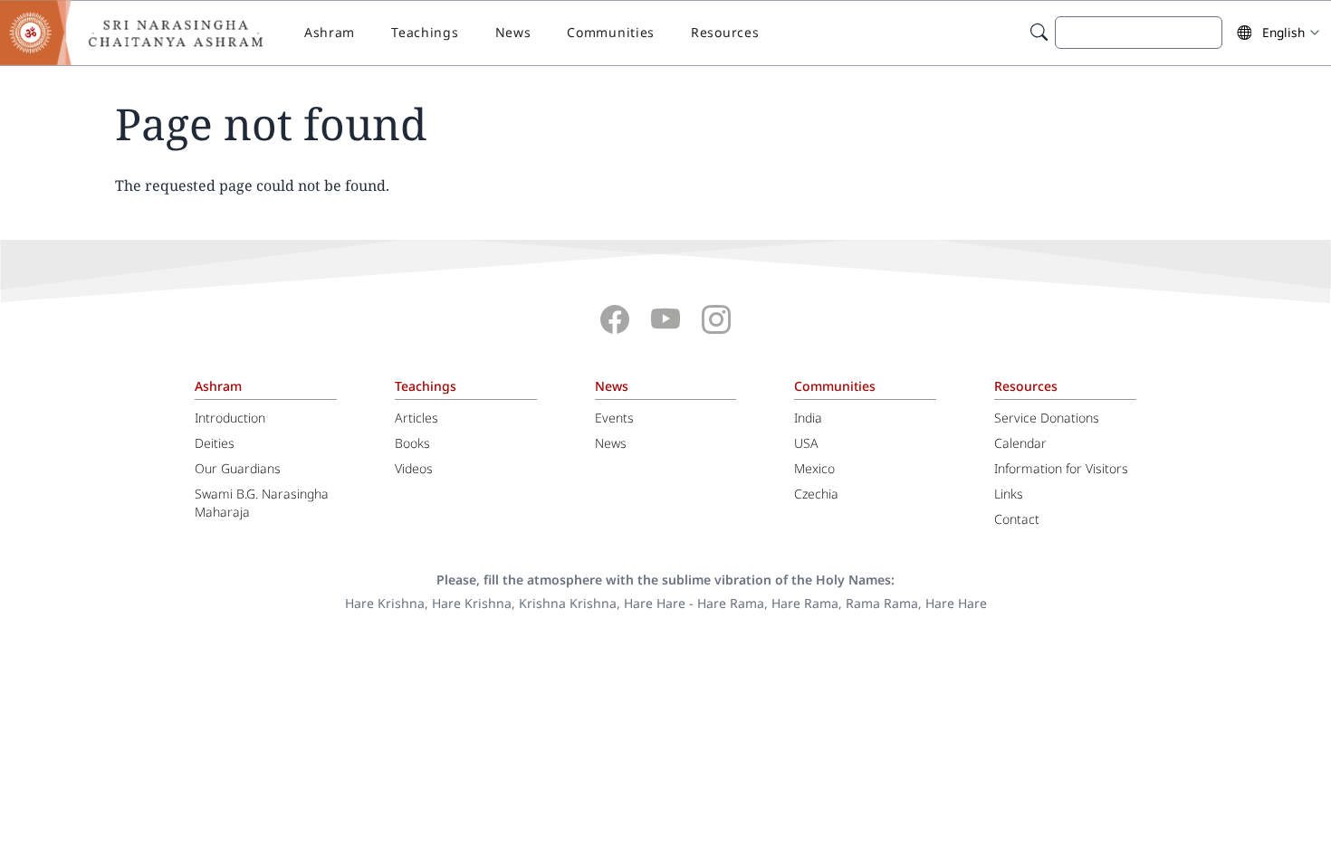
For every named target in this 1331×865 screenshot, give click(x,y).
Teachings (424, 32)
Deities (215, 443)
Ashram (329, 32)
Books (412, 443)
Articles (416, 417)
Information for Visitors (1061, 468)
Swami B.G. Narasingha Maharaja (262, 502)
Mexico (814, 468)
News (513, 32)
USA (806, 443)
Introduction (230, 417)
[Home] (145, 32)
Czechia (816, 493)
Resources (725, 32)
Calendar (1020, 443)
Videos (414, 468)
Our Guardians (238, 468)
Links (1008, 493)
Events (614, 417)
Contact (1016, 519)
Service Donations (1046, 417)
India (808, 417)
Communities (611, 32)
